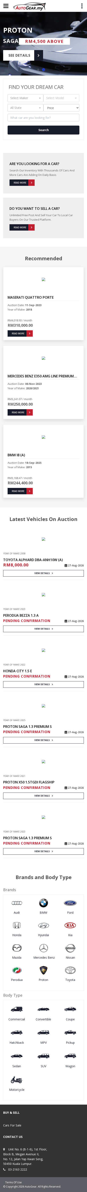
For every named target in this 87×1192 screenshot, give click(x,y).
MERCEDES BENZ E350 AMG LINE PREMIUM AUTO (41, 376)
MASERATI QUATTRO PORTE (31, 297)
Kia (70, 935)
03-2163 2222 (17, 1169)
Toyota (70, 980)
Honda (16, 935)
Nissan (70, 957)
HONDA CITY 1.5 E (17, 671)
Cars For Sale (12, 1125)
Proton (43, 980)
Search (43, 130)
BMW (43, 912)
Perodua (17, 980)
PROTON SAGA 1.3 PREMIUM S (27, 726)
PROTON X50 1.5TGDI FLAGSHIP (28, 782)
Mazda (16, 957)
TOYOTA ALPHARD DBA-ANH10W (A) (33, 559)
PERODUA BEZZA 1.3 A (21, 615)
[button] (38, 70)
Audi (17, 912)
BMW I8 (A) (16, 455)
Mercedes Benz (44, 957)
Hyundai (43, 935)
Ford (70, 912)
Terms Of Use (13, 1182)
